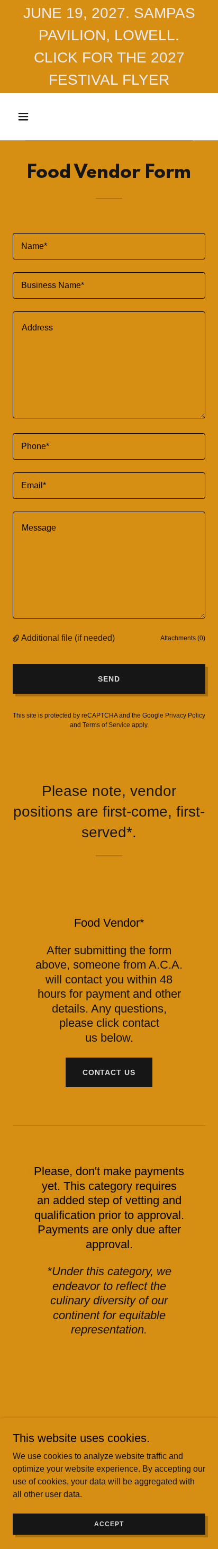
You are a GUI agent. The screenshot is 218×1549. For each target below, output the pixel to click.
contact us (109, 1072)
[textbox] (109, 246)
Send (109, 679)
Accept (108, 1523)
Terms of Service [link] (106, 725)
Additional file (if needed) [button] (68, 637)
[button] (35, 116)
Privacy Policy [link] (185, 715)
